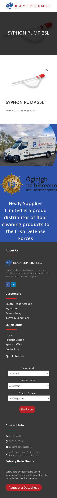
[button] (46, 70)
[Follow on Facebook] (8, 284)
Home (9, 335)
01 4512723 (15, 435)
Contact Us (12, 349)
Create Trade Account (19, 303)
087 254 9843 (16, 441)
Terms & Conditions (17, 317)
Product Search (15, 339)
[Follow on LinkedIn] (13, 284)
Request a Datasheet (24, 487)
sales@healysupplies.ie (20, 446)
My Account (13, 308)
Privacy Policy (14, 313)
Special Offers (14, 344)
